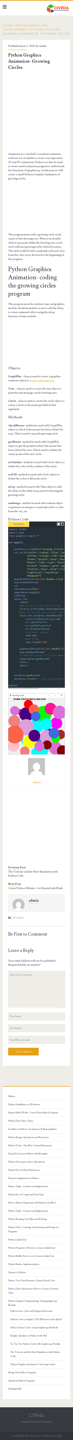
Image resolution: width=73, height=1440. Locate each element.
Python (36, 29)
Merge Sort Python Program (22, 1372)
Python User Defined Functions (24, 1170)
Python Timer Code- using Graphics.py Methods (34, 1327)
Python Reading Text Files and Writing (27, 1219)
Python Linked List (17, 1239)
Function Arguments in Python (23, 1178)
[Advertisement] (36, 111)
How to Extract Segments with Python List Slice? (32, 1202)
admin (42, 46)
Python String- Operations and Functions (28, 1137)
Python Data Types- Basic (20, 1120)
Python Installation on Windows (24, 1104)
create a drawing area (42, 380)
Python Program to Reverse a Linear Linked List (31, 1248)
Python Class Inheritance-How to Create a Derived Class (33, 1290)
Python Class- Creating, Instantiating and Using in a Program (33, 1229)
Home (7, 25)
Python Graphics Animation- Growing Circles (32, 1364)
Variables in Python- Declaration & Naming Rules (32, 1129)
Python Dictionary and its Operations (26, 1162)
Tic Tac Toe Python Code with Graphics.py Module (35, 1344)
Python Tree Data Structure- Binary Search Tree (31, 1280)
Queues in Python (17, 1272)
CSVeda (36, 1415)
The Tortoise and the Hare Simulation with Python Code (33, 873)
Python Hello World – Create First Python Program (33, 1112)
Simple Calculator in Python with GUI (28, 1335)
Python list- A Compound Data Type (26, 1194)
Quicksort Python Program (21, 1380)
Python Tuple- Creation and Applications (28, 1186)
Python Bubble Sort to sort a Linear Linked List (31, 1256)
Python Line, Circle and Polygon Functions (31, 1311)
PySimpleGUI (15, 1389)
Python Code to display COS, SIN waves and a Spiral (35, 1319)
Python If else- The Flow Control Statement (30, 1145)
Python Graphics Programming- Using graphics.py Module (32, 1303)
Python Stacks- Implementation (23, 1264)
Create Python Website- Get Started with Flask (35, 888)
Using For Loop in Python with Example (28, 1153)
